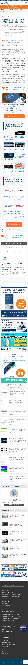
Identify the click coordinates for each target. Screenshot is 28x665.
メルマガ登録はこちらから (14, 116)
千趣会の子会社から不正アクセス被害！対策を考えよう (8, 160)
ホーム (3, 587)
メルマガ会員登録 (6, 605)
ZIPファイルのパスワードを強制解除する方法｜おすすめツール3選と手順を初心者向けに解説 (17, 450)
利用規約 (4, 649)
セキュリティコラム (6, 598)
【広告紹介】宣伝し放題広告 (8, 620)
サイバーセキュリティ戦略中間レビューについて (8, 149)
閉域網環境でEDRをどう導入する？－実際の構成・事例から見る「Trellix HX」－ (17, 468)
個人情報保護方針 (6, 646)
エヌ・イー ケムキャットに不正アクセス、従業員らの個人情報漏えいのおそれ (17, 411)
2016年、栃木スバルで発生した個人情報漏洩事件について (19, 138)
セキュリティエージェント (7, 629)
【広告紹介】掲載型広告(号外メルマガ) (10, 614)
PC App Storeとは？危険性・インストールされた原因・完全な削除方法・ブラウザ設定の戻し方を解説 (17, 440)
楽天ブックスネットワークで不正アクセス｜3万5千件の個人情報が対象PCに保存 (17, 478)
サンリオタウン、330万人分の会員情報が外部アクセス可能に (20, 156)
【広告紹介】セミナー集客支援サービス (10, 618)
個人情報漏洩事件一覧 (14, 224)
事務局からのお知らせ (6, 642)
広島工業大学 (9, 45)
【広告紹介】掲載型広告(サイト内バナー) (11, 616)
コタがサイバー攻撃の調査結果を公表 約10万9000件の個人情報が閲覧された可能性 (18, 421)
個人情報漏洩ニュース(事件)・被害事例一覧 (11, 596)
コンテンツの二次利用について (8, 644)
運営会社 (4, 651)
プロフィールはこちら (14, 504)
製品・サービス (5, 590)
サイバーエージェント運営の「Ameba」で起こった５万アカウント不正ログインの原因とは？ (8, 171)
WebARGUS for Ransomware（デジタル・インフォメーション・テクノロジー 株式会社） (19, 214)
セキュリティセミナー (6, 601)
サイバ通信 (4, 603)
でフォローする (15, 247)
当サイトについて (6, 640)
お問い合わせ (5, 653)
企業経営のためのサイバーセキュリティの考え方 (19, 149)
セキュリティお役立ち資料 (7, 592)
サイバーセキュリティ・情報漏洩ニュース (11, 594)
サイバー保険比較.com (7, 631)
